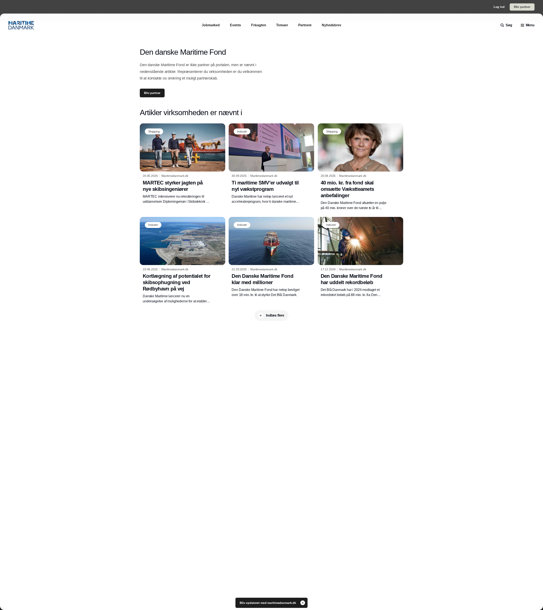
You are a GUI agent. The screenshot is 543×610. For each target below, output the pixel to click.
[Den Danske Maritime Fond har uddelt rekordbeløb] (360, 257)
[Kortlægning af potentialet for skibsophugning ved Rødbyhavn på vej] (182, 260)
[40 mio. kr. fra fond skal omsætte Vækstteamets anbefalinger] (360, 166)
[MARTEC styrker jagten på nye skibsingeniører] (182, 163)
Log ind (499, 6)
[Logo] (21, 25)
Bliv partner (522, 6)
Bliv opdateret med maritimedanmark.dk (268, 602)
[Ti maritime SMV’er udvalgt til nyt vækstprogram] (271, 163)
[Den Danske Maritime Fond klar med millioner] (271, 257)
